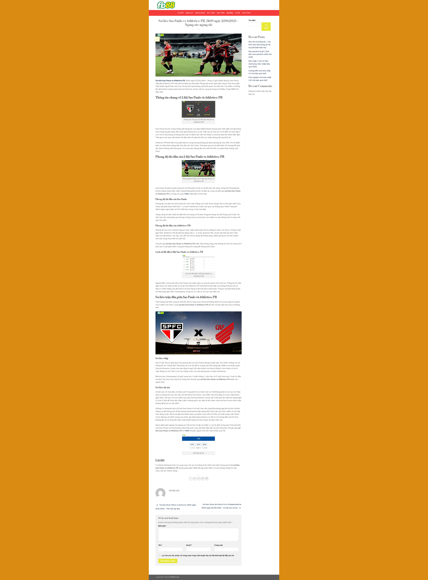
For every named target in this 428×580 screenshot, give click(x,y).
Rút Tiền (211, 13)
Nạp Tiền (220, 13)
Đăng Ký (189, 13)
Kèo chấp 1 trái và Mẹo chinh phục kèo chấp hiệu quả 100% (259, 64)
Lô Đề (237, 13)
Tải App (180, 13)
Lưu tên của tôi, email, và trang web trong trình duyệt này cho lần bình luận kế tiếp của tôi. (198, 556)
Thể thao (246, 13)
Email (189, 545)
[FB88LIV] (166, 5)
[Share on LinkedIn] (207, 478)
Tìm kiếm (251, 20)
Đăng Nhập (200, 13)
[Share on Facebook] (190, 478)
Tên (160, 545)
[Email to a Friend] (199, 478)
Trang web (218, 545)
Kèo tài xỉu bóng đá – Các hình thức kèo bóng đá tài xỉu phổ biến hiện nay (259, 45)
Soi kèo (230, 13)
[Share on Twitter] (194, 478)
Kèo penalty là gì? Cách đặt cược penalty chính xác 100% (260, 54)
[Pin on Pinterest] (203, 478)
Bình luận (162, 526)
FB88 (186, 194)
